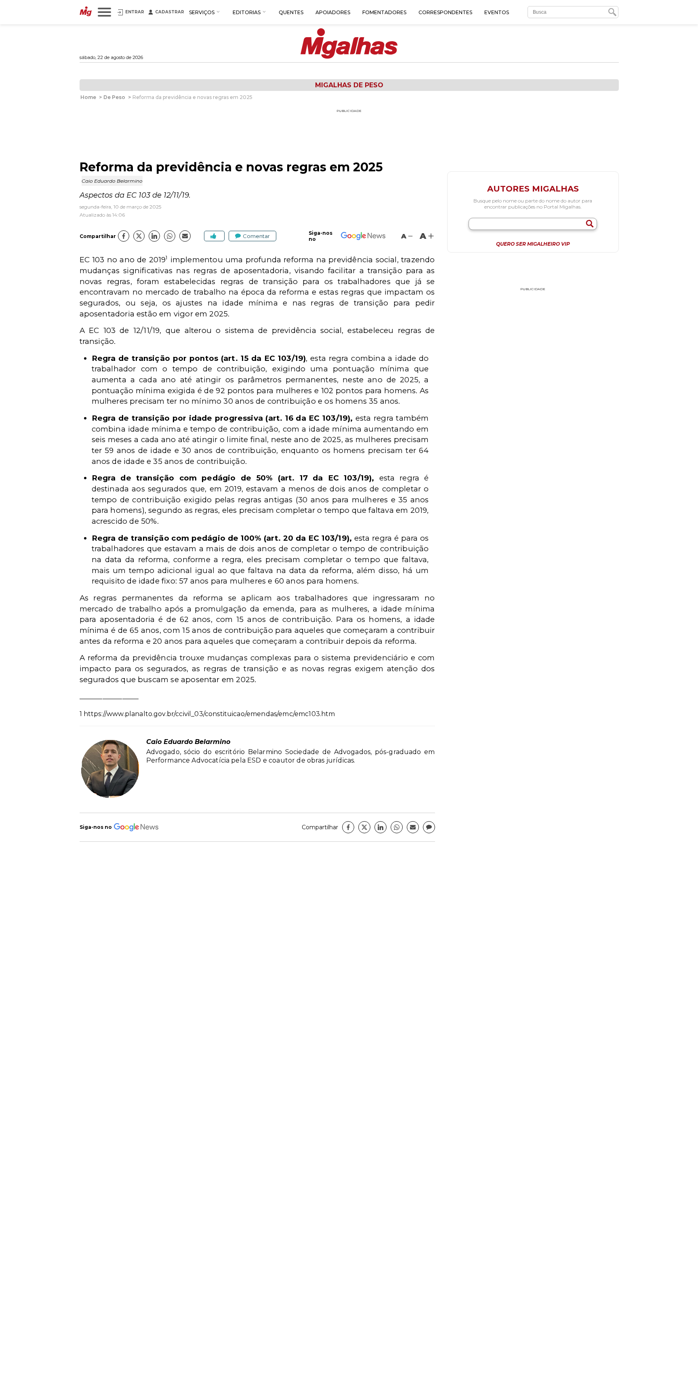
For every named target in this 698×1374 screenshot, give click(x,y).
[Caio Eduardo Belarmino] (110, 797)
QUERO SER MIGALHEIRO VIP (533, 244)
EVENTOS (496, 12)
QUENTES (291, 12)
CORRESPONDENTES (445, 12)
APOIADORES (332, 12)
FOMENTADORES (384, 12)
